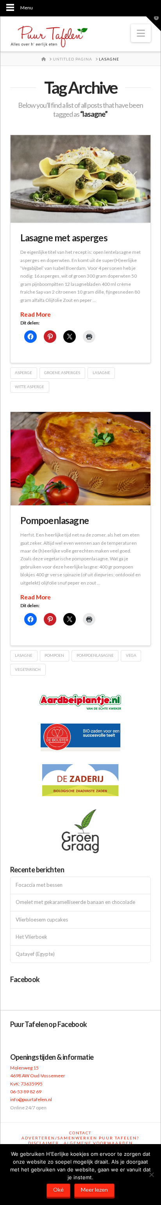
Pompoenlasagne (54, 520)
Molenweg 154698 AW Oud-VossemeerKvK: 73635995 (37, 1076)
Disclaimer (43, 1143)
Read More (35, 314)
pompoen (54, 655)
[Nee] (151, 1174)
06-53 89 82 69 (25, 1091)
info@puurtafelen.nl (31, 1099)
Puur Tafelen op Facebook (48, 1024)
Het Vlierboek (31, 937)
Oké (58, 1189)
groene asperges (62, 372)
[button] (141, 33)
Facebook (25, 979)
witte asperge (29, 386)
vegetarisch (28, 669)
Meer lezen (94, 1189)
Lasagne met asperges (63, 237)
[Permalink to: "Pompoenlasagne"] (81, 458)
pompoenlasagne (95, 655)
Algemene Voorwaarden (98, 1143)
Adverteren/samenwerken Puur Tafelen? (80, 1137)
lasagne (101, 372)
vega (131, 655)
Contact (80, 1132)
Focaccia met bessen (39, 885)
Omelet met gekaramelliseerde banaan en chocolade (75, 902)
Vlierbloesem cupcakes (42, 920)
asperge (23, 372)
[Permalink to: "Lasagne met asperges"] (81, 179)
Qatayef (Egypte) (35, 954)
